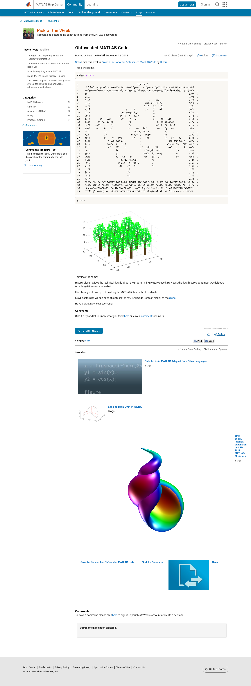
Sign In (206, 5)
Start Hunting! (35, 165)
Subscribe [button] (53, 21)
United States (217, 669)
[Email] (209, 340)
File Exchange (56, 12)
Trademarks (45, 667)
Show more (31, 125)
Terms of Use (123, 667)
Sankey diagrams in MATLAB (47, 71)
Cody (70, 12)
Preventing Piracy (82, 667)
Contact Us (139, 667)
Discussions (110, 12)
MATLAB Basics (48, 102)
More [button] (149, 12)
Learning (92, 4)
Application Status (103, 667)
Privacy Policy (62, 667)
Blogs (139, 12)
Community (74, 4)
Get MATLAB (187, 4)
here (126, 316)
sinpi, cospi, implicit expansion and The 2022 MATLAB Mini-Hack (241, 446)
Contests (126, 12)
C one (172, 297)
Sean (78, 62)
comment (146, 316)
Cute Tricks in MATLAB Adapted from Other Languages (176, 361)
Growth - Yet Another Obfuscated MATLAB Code (128, 62)
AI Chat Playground (89, 12)
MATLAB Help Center (49, 4)
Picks (87, 340)
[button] (217, 4)
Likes (204, 55)
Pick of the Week (53, 30)
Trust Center (29, 667)
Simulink (48, 106)
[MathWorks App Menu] (225, 4)
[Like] (208, 334)
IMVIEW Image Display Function (49, 76)
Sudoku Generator (152, 562)
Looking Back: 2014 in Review (125, 406)
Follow (221, 334)
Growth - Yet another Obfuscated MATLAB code (107, 562)
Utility (48, 115)
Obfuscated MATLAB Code (101, 47)
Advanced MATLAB (48, 111)
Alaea (214, 562)
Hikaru (164, 62)
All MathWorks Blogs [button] (31, 21)
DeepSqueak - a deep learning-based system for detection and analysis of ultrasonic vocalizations (49, 84)
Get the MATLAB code (89, 331)
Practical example (48, 120)
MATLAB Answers (33, 12)
